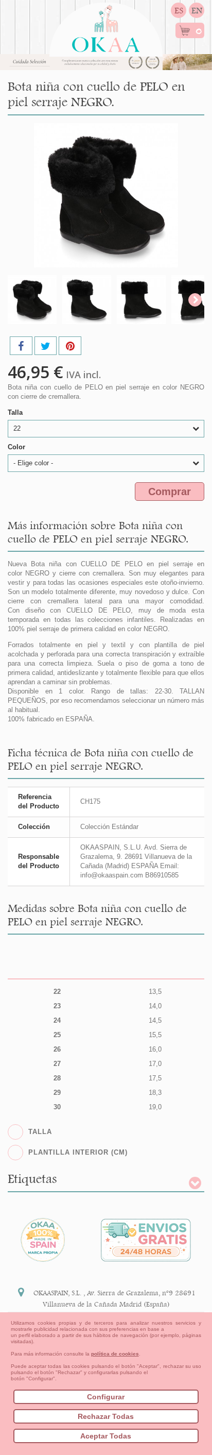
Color (17, 447)
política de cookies (115, 1354)
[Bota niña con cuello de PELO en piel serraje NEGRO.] (32, 299)
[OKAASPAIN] (105, 26)
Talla (16, 412)
